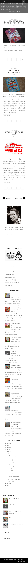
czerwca (10, 462)
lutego (9, 470)
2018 (8, 447)
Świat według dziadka (16, 337)
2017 (8, 449)
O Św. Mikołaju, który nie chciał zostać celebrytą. (16, 309)
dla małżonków (9, 277)
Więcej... (17, 234)
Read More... (7, 54)
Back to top (21, 561)
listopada (10, 453)
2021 (8, 443)
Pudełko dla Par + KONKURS (16, 505)
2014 (8, 485)
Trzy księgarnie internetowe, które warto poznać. (15, 408)
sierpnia (10, 460)
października (11, 455)
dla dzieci (14, 19)
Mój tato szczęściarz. (16, 365)
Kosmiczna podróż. (15, 323)
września (10, 458)
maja (9, 464)
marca (9, 468)
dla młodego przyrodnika (11, 282)
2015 (8, 483)
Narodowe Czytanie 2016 (14, 479)
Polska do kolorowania (13, 476)
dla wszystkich (14, 130)
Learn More (12, 11)
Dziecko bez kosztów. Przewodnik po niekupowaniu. (16, 424)
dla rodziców (8, 274)
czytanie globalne (9, 280)
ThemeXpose (13, 559)
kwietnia (10, 466)
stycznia (10, 481)
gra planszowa (8, 285)
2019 (8, 445)
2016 (8, 451)
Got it (18, 11)
